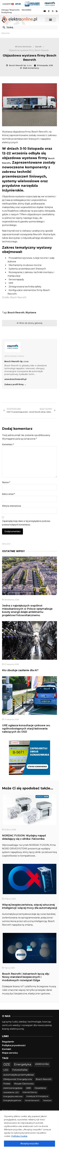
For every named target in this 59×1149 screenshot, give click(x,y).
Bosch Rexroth (16, 312)
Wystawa (30, 312)
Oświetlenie (40, 1088)
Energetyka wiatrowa (12, 1096)
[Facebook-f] (49, 11)
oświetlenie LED (11, 1092)
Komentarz (8, 444)
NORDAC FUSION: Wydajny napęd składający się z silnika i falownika (24, 837)
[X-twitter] (53, 11)
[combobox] (29, 27)
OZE (6, 1064)
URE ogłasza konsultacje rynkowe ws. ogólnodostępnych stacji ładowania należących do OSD (26, 728)
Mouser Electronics (23, 1083)
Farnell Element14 (32, 1100)
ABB (28, 1088)
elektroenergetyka (12, 1088)
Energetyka (22, 1064)
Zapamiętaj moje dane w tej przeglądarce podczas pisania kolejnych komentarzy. (26, 523)
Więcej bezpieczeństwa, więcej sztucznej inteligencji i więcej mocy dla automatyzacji (29, 906)
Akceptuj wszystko (29, 1143)
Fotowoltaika (19, 1069)
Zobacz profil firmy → (15, 384)
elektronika (42, 1063)
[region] (29, 1130)
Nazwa (6, 482)
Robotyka (47, 1100)
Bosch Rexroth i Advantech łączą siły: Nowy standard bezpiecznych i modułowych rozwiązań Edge (26, 977)
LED (5, 1069)
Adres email (8, 494)
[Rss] (57, 11)
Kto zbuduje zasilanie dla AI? (20, 670)
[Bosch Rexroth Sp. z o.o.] (12, 346)
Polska (6, 1083)
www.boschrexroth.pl (15, 379)
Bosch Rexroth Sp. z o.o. (16, 361)
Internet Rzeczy (30, 1092)
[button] (50, 19)
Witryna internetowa (11, 506)
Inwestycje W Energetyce (37, 1096)
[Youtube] (45, 11)
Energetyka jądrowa (12, 1100)
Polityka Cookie (19, 1136)
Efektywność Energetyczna (17, 1079)
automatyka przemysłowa (18, 1074)
